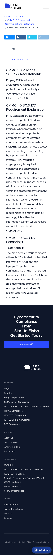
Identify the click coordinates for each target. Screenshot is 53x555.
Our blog (8, 465)
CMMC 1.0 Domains (14, 16)
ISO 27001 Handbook (14, 474)
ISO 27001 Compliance (15, 415)
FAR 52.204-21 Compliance (17, 420)
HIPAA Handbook (13, 487)
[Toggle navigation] (46, 6)
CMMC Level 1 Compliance (16, 402)
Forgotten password (14, 398)
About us (8, 438)
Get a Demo (25, 345)
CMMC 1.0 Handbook (14, 491)
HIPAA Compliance (13, 411)
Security (8, 514)
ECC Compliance (12, 424)
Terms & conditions (13, 509)
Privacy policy (11, 505)
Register (8, 393)
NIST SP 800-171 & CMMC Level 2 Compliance (26, 407)
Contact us (9, 451)
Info (13, 49)
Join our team (10, 442)
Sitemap (8, 518)
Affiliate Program (12, 447)
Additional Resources (21, 60)
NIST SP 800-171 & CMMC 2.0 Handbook (24, 469)
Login (7, 389)
